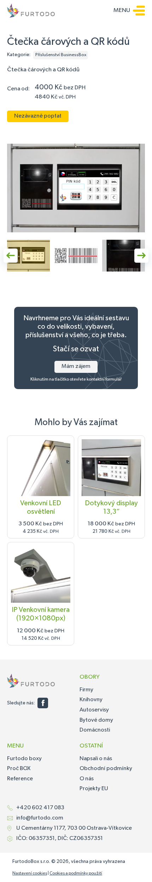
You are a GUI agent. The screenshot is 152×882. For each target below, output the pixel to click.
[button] (28, 256)
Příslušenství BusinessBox (60, 55)
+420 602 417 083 (40, 808)
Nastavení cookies (29, 873)
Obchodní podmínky (106, 768)
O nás (87, 779)
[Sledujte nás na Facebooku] (42, 703)
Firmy (86, 690)
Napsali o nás (96, 759)
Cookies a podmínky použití (75, 873)
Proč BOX (18, 768)
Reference (20, 779)
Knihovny (91, 700)
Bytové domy (96, 720)
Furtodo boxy (24, 759)
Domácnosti (95, 730)
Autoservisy (94, 710)
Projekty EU (94, 789)
